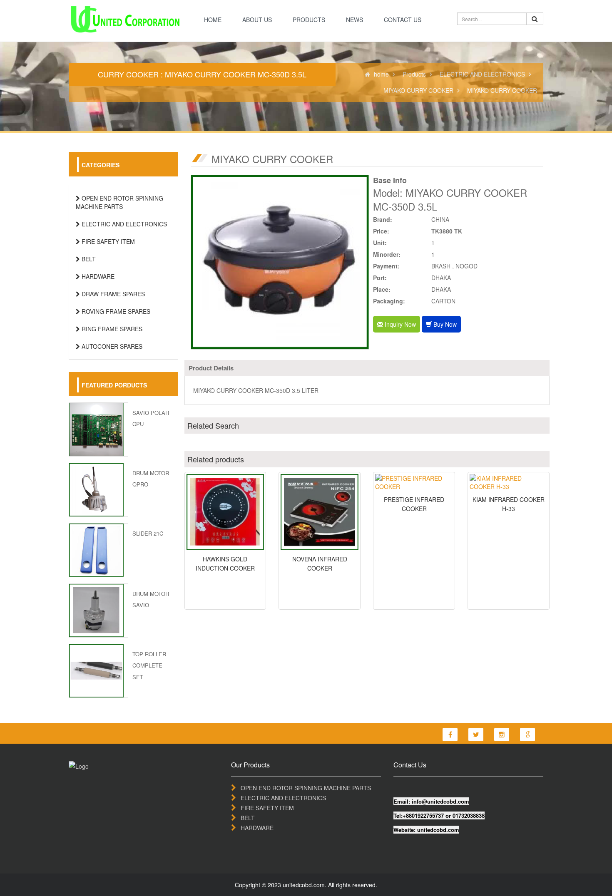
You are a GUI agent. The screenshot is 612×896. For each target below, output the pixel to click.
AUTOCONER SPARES (111, 346)
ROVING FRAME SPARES (115, 311)
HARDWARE (97, 276)
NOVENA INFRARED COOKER (319, 563)
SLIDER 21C (147, 533)
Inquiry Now (399, 324)
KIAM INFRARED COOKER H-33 (509, 504)
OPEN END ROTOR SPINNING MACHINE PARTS (119, 202)
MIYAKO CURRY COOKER (418, 90)
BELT (88, 259)
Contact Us (402, 19)
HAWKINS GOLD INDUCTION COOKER (225, 563)
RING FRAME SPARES (111, 329)
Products (309, 19)
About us (257, 19)
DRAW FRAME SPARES (112, 294)
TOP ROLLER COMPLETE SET (149, 665)
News (354, 19)
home (212, 19)
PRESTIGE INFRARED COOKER (414, 504)
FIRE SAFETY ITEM (107, 241)
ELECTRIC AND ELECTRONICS (482, 74)
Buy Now (444, 324)
